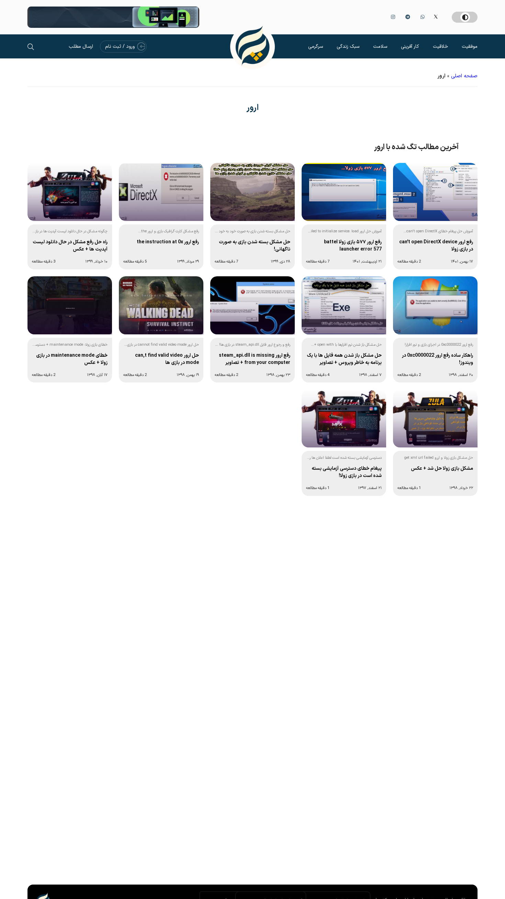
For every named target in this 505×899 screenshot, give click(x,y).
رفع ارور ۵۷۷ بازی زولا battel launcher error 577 (353, 245)
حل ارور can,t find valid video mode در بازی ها (167, 359)
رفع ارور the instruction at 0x (168, 242)
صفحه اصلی (464, 76)
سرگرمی (315, 46)
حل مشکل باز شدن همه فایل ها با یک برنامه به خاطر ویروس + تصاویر (344, 359)
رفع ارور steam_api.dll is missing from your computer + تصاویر (254, 359)
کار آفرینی (410, 46)
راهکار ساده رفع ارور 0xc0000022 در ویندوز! (437, 359)
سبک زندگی (348, 46)
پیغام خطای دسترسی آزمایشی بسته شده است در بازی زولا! (347, 472)
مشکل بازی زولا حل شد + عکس (442, 468)
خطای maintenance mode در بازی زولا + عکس (72, 359)
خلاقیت (440, 46)
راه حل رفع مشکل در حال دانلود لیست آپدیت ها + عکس (70, 245)
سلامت (380, 46)
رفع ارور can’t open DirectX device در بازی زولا (436, 245)
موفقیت (470, 46)
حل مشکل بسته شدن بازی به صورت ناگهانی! (254, 245)
